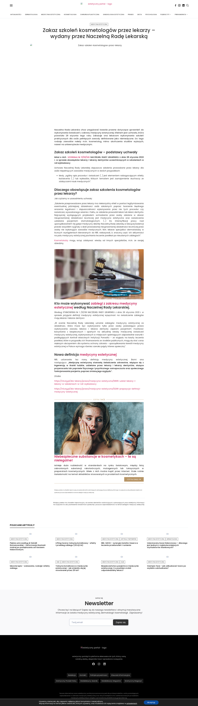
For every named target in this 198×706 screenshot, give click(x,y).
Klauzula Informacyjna (120, 675)
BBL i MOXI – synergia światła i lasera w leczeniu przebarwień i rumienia (119, 544)
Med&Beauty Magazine (111, 681)
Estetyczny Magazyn (133, 681)
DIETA (139, 14)
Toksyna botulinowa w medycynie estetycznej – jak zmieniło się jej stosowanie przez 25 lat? (72, 568)
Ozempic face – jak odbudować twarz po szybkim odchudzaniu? (166, 567)
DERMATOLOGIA (31, 14)
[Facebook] (175, 5)
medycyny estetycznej (98, 354)
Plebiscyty (164, 14)
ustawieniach (131, 703)
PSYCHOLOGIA (151, 14)
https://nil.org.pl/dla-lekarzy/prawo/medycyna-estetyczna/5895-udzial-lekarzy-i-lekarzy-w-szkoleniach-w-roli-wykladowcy (95, 382)
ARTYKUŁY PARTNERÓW (128, 539)
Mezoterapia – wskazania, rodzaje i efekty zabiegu (30, 567)
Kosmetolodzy (61, 240)
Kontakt (83, 675)
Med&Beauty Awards (89, 681)
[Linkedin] (183, 5)
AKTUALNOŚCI (15, 14)
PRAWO (131, 14)
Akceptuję (151, 702)
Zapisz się (121, 622)
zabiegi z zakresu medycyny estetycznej (95, 305)
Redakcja (72, 675)
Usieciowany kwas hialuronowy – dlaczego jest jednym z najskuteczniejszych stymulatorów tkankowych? (167, 545)
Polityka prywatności (98, 675)
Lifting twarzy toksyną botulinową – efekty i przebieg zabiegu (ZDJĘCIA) (76, 544)
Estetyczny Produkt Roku (66, 681)
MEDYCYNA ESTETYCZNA (50, 14)
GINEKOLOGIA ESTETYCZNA (113, 14)
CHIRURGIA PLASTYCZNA (89, 14)
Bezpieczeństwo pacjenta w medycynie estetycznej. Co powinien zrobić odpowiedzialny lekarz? (120, 568)
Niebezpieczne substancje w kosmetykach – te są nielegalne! (95, 458)
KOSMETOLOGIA (70, 14)
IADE (58, 562)
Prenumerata (180, 14)
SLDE (122, 562)
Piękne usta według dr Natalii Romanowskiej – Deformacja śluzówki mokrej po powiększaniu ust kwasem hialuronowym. (27, 546)
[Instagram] (179, 5)
